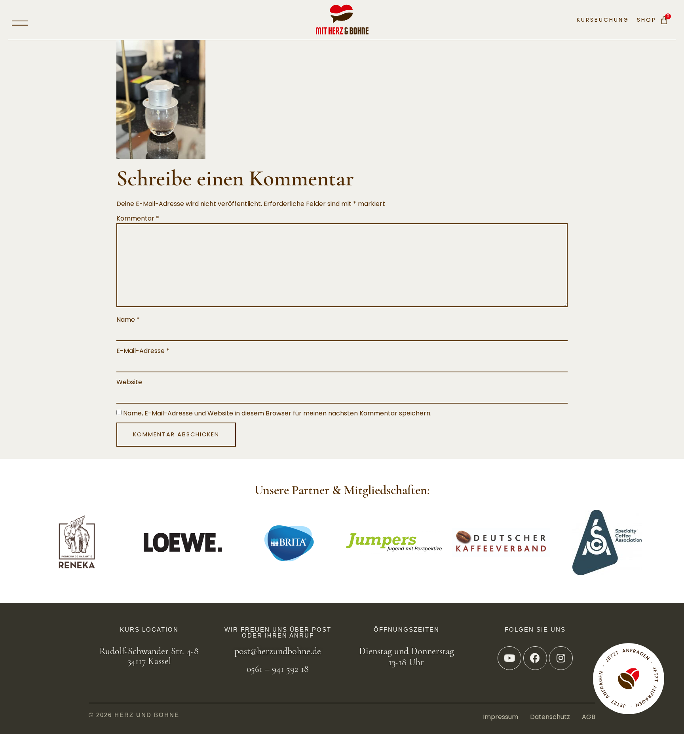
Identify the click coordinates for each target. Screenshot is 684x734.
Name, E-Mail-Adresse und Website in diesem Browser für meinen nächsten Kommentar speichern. (277, 413)
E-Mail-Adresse (142, 351)
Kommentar (137, 218)
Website (129, 382)
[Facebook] (535, 658)
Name (128, 320)
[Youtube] (509, 658)
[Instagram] (561, 658)
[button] (20, 20)
